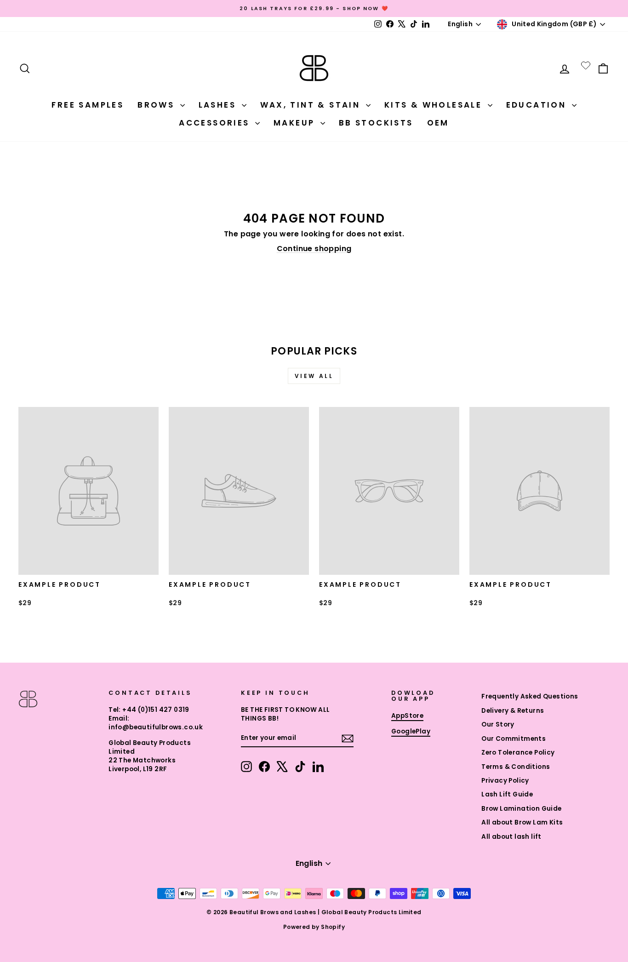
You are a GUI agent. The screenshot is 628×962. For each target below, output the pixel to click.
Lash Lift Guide (507, 794)
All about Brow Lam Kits (522, 822)
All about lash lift (511, 836)
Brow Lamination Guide (521, 808)
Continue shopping (314, 248)
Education (538, 104)
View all (314, 376)
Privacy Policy (505, 780)
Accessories (216, 122)
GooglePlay (410, 731)
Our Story (497, 724)
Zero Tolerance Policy (517, 752)
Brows (157, 104)
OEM (438, 122)
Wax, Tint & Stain (312, 104)
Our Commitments (513, 738)
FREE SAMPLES (87, 104)
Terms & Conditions (515, 766)
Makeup (296, 122)
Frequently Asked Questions (529, 696)
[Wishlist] (585, 65)
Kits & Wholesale (434, 104)
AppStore (407, 715)
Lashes (219, 104)
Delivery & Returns (512, 710)
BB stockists (376, 122)
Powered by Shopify (314, 927)
